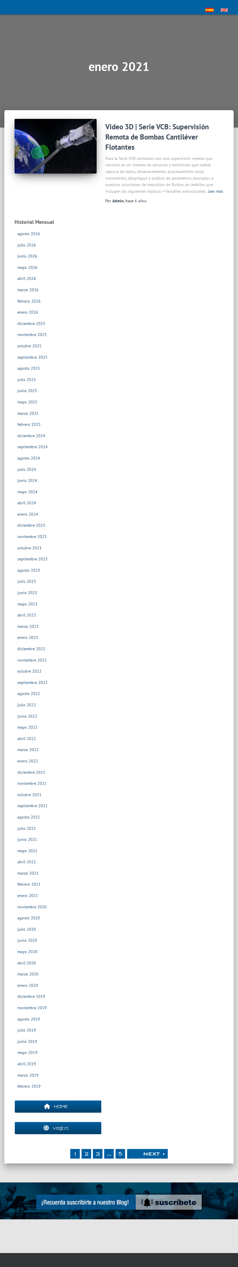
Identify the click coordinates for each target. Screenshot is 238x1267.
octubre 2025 (29, 346)
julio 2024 (26, 469)
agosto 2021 (28, 817)
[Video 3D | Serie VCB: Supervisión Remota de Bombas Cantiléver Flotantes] (56, 146)
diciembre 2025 (31, 323)
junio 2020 (27, 940)
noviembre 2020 (32, 906)
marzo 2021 (28, 873)
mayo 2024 (27, 491)
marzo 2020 (28, 974)
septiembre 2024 (32, 446)
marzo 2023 (28, 626)
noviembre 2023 (32, 536)
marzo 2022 (28, 749)
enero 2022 (27, 761)
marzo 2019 (28, 1075)
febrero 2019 (29, 1086)
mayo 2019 (27, 1052)
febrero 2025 (29, 424)
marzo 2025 (28, 413)
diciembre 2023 (31, 525)
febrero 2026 (29, 301)
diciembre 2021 (31, 772)
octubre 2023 (29, 548)
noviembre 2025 (32, 334)
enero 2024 (27, 514)
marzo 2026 (28, 289)
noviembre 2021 (32, 783)
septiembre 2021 (32, 805)
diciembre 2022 (31, 648)
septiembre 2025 (32, 357)
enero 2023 (27, 637)
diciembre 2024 (31, 435)
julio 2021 (26, 828)
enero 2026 (27, 312)
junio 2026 (27, 256)
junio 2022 (27, 716)
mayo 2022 (27, 727)
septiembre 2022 (32, 682)
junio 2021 (27, 839)
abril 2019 (26, 1063)
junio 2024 (27, 480)
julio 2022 (26, 704)
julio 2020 (26, 929)
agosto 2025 (28, 368)
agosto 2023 (28, 570)
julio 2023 (26, 581)
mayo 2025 (27, 402)
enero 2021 (27, 895)
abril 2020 (26, 963)
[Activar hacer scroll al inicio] (226, 1255)
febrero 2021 (29, 884)
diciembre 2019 (31, 996)
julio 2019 (26, 1030)
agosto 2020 (28, 918)
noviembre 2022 (32, 660)
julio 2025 (26, 379)
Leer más (215, 191)
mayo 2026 (27, 267)
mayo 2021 (27, 850)
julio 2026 (26, 245)
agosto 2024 (28, 458)
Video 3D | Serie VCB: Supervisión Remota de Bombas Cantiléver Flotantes (157, 137)
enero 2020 (27, 985)
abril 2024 (26, 502)
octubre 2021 (29, 794)
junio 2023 (27, 592)
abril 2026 (26, 278)
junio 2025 (27, 390)
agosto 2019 (28, 1019)
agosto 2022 (28, 693)
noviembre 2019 (32, 1007)
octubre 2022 (29, 671)
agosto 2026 (28, 233)
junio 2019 (27, 1041)
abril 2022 (26, 738)
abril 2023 (26, 615)
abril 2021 (26, 861)
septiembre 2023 (32, 559)
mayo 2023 (27, 604)
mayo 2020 (27, 951)
